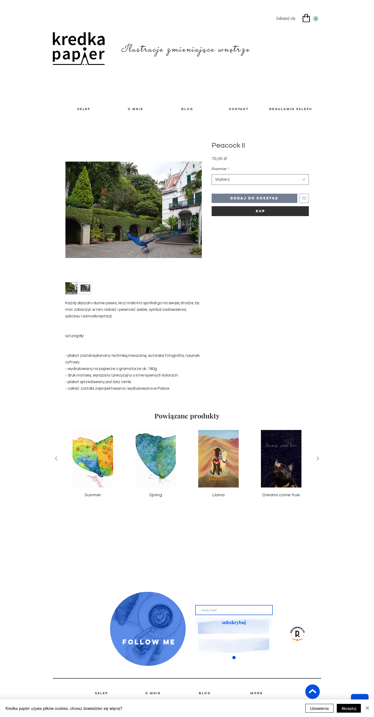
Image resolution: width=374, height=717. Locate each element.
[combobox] (260, 179)
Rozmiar (220, 169)
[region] (148, 629)
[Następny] (318, 458)
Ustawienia (319, 708)
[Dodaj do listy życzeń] (304, 198)
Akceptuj (348, 708)
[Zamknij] (367, 708)
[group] (187, 464)
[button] (315, 18)
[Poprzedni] (56, 458)
